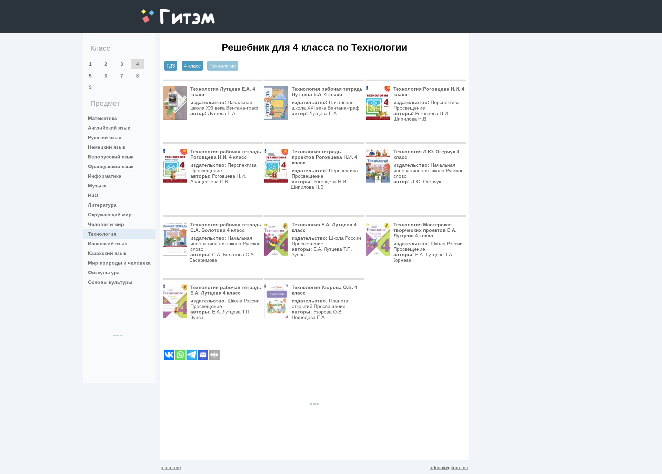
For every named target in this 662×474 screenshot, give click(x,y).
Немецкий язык (106, 147)
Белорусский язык (110, 156)
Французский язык (110, 166)
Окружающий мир (110, 214)
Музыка (97, 185)
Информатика (104, 176)
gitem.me (159, 12)
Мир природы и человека (119, 263)
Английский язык (109, 128)
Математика (102, 118)
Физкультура (104, 272)
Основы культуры (110, 282)
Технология (102, 234)
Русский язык (104, 137)
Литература (102, 205)
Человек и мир (106, 224)
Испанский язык (107, 243)
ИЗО (93, 195)
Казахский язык (107, 253)
